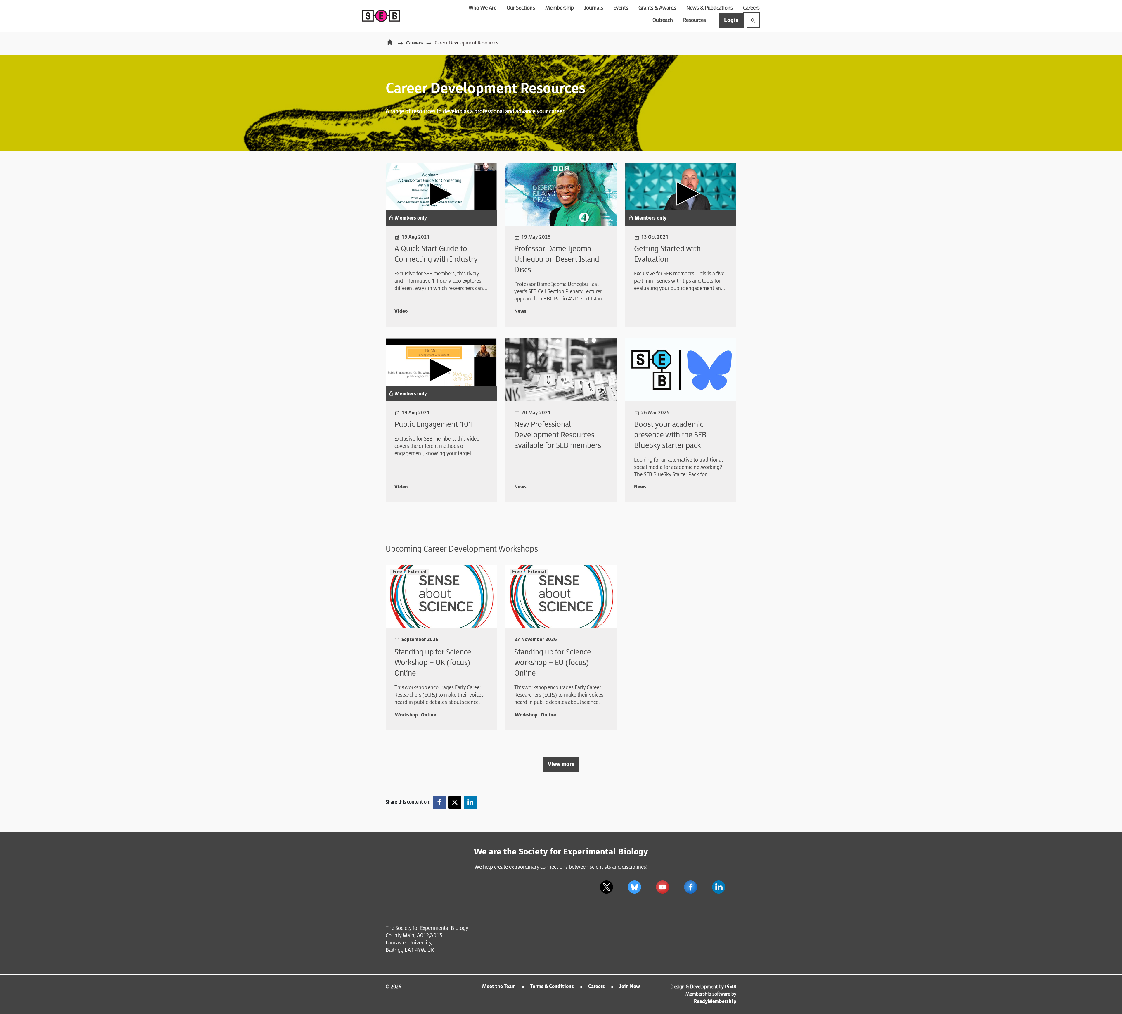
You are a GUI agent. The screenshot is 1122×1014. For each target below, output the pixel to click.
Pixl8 (730, 987)
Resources (694, 20)
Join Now (629, 986)
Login (731, 20)
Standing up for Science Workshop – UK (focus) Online (432, 663)
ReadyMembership (715, 1001)
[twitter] (454, 802)
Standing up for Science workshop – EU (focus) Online (552, 663)
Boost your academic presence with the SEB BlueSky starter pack (670, 435)
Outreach (662, 20)
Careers (751, 8)
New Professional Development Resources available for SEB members (557, 435)
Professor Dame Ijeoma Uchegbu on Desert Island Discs (556, 259)
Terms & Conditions (552, 986)
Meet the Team (499, 986)
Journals (593, 8)
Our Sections (521, 8)
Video (401, 311)
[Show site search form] (753, 20)
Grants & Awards (657, 8)
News (520, 311)
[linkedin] (470, 802)
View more (561, 764)
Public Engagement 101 (433, 424)
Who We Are (482, 8)
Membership (559, 8)
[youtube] (662, 887)
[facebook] (439, 802)
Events (620, 8)
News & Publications (709, 8)
